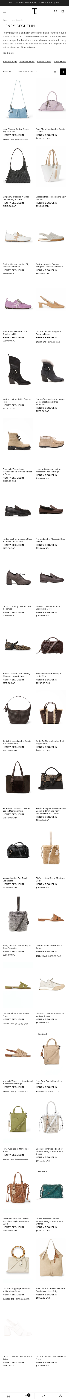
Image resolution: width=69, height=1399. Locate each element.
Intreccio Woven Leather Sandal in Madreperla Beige (18, 1082)
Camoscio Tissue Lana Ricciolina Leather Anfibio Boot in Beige (17, 471)
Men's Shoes (60, 61)
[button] (62, 11)
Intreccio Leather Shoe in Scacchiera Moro (48, 607)
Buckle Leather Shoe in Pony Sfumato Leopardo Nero (16, 674)
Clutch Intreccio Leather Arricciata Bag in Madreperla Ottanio (49, 1221)
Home (5, 20)
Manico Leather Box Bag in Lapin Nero (15, 879)
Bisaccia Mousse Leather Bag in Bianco (51, 198)
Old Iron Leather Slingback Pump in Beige (48, 332)
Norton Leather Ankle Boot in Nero (17, 400)
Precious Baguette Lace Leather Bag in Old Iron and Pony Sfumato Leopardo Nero (51, 811)
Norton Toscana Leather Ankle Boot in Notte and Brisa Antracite (50, 402)
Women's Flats (44, 61)
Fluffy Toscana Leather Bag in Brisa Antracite (17, 946)
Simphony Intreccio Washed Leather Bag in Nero (16, 198)
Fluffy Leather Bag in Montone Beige (50, 879)
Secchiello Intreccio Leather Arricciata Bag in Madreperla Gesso (49, 1151)
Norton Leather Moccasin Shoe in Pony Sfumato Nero (17, 540)
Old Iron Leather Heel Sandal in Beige (17, 1357)
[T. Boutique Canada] (34, 11)
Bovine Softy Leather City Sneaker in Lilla (15, 332)
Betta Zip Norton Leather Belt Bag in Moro (50, 742)
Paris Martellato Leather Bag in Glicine (50, 130)
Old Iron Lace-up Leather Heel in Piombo (17, 607)
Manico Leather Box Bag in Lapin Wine (48, 674)
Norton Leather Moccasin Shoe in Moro (50, 540)
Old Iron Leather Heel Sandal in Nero (51, 1357)
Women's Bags (10, 61)
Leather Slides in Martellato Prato (16, 1014)
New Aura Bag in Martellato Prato (16, 1150)
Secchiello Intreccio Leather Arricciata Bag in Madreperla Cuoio (16, 1221)
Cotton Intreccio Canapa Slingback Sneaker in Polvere (50, 265)
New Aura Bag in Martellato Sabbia (49, 1082)
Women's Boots (26, 61)
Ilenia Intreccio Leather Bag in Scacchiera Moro (17, 742)
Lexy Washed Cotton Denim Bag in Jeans (16, 130)
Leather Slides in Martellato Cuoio (49, 946)
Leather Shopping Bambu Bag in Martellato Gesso (17, 1289)
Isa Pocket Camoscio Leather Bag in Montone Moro (16, 809)
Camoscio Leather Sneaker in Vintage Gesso (50, 1014)
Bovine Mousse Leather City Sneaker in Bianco (16, 265)
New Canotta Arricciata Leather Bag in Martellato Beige (50, 1289)
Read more (8, 53)
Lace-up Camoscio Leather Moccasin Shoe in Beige (48, 470)
